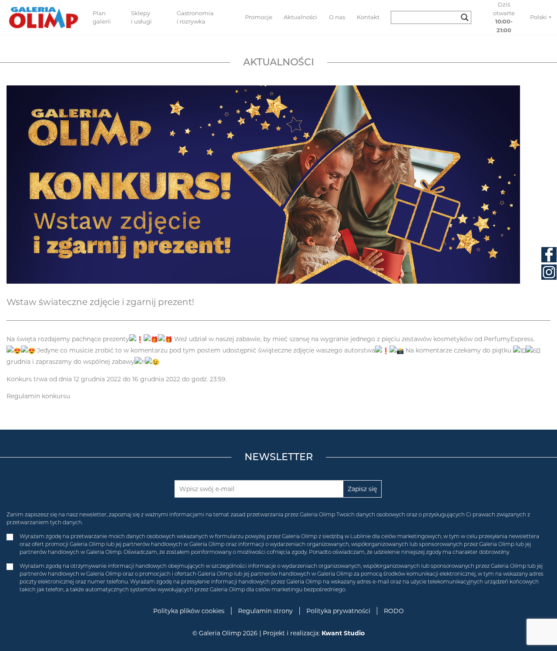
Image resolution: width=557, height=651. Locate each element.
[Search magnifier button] (465, 17)
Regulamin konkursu (38, 396)
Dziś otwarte (504, 17)
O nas (337, 17)
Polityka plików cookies (189, 611)
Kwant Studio (343, 633)
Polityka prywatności (338, 611)
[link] (509, 339)
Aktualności (300, 17)
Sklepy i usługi (141, 17)
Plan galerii (102, 17)
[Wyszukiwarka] (434, 17)
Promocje (258, 17)
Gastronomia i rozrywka (195, 17)
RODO (394, 611)
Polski (538, 17)
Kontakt (368, 17)
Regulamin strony (265, 611)
